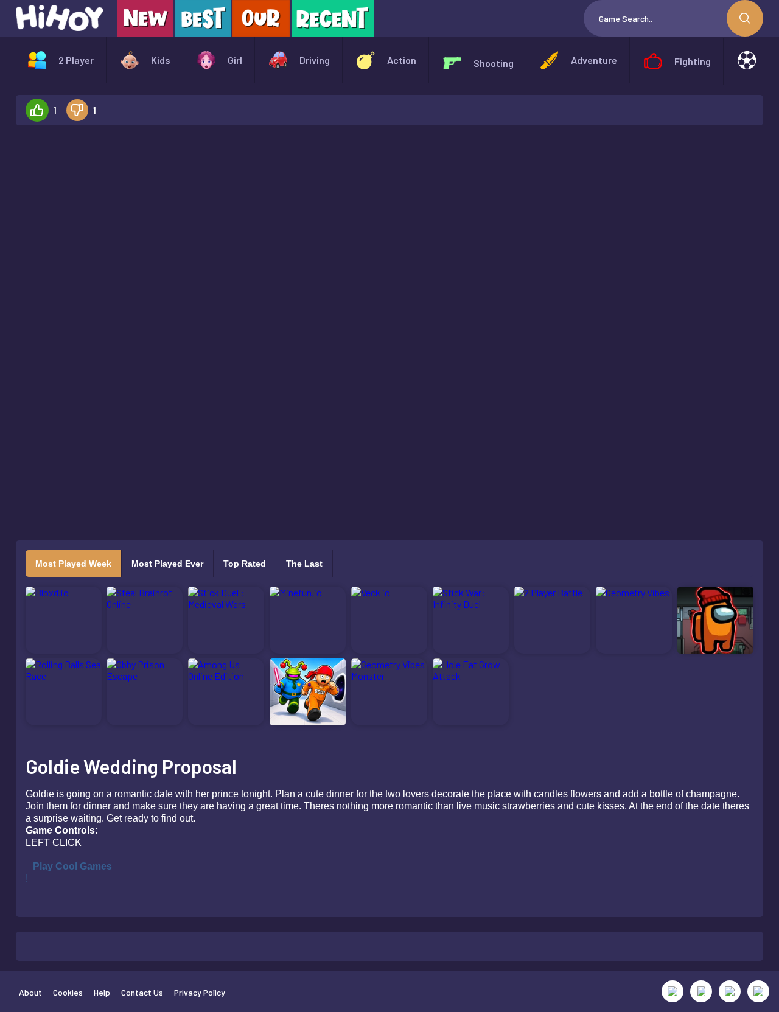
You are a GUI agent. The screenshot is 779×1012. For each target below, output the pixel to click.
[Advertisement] (127, 317)
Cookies (68, 992)
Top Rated (244, 563)
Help (102, 992)
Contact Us (142, 992)
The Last (304, 563)
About (30, 992)
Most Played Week (73, 563)
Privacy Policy (199, 992)
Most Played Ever (167, 563)
